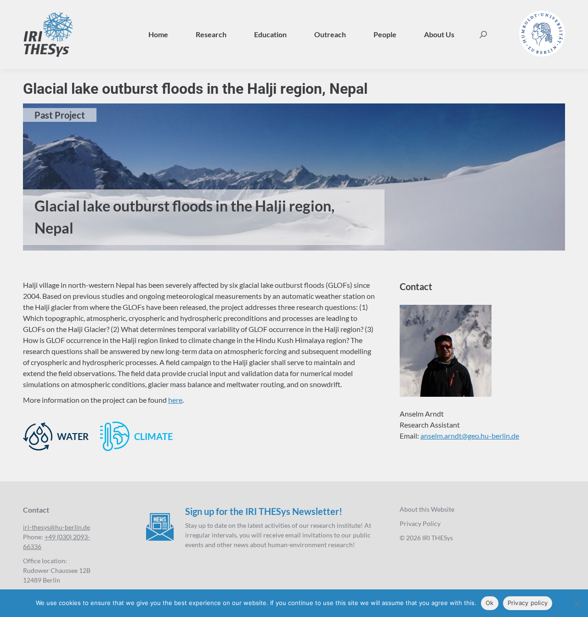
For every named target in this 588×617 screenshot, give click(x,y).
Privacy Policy (420, 523)
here (175, 399)
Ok (490, 602)
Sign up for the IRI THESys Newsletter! (263, 511)
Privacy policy (528, 602)
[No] (576, 603)
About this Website (427, 509)
